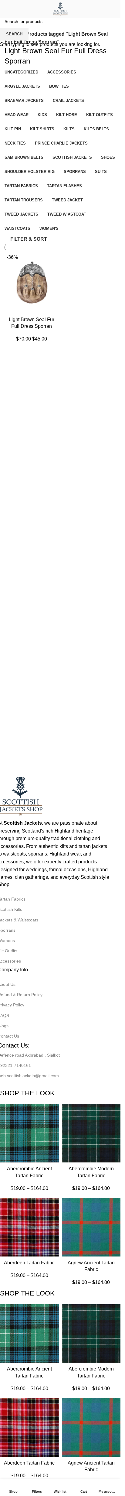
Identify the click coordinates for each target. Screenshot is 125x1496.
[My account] (113, 9)
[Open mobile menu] (7, 9)
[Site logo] (60, 8)
